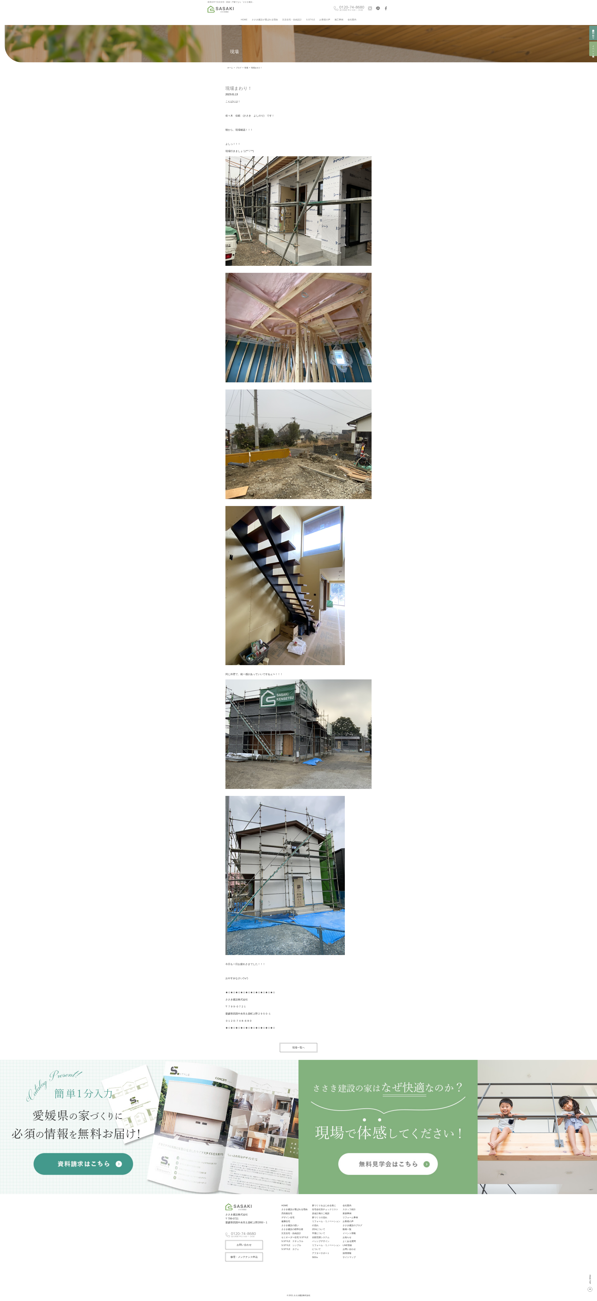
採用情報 (347, 1253)
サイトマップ (349, 1257)
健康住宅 (285, 1221)
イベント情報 (593, 49)
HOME (244, 19)
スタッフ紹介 (349, 1209)
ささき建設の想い (290, 1225)
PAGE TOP (590, 1279)
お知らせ (347, 1237)
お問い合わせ (244, 1245)
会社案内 (352, 19)
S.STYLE (310, 19)
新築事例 (347, 1213)
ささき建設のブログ (352, 1225)
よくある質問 (349, 1241)
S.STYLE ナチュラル (292, 1241)
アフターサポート (320, 1253)
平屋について (318, 1233)
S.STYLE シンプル (291, 1245)
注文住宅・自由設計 (292, 19)
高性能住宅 (286, 1213)
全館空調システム (320, 1237)
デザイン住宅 (287, 1217)
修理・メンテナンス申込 (244, 1257)
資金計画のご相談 (320, 1213)
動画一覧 (347, 1229)
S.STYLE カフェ (290, 1249)
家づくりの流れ (319, 1217)
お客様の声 (324, 19)
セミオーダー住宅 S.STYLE (294, 1237)
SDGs (315, 1257)
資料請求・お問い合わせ (593, 33)
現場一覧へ (298, 1047)
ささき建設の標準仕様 (292, 1229)
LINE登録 (347, 1245)
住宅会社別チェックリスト (325, 1209)
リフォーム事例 (350, 1217)
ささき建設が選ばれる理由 (265, 19)
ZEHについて (318, 1229)
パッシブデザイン (320, 1241)
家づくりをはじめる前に (324, 1205)
